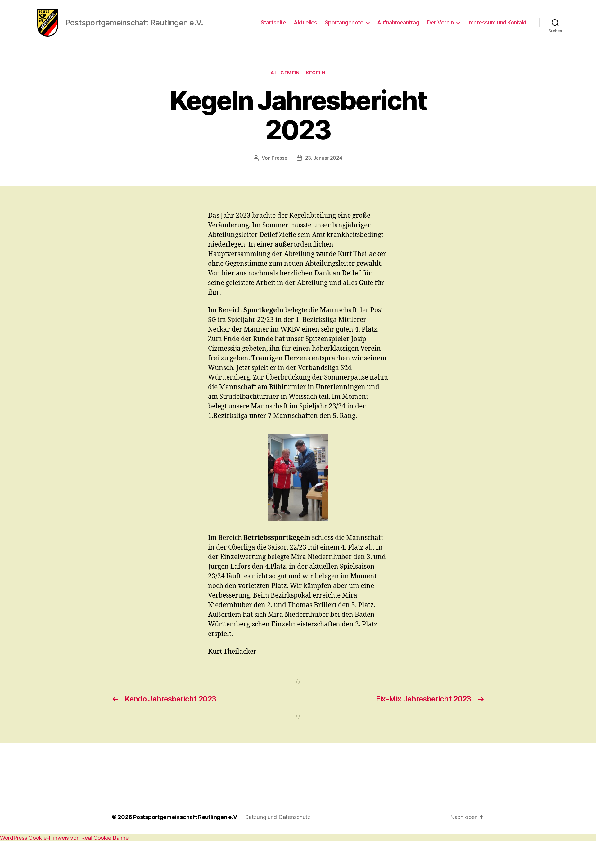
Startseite (273, 22)
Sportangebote (344, 22)
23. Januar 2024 (323, 158)
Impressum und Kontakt (497, 22)
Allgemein (285, 73)
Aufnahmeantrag (398, 22)
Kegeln (315, 73)
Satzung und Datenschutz (278, 817)
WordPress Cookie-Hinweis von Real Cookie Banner (65, 837)
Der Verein (440, 22)
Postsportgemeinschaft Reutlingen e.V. (185, 817)
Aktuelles (305, 22)
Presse (279, 158)
